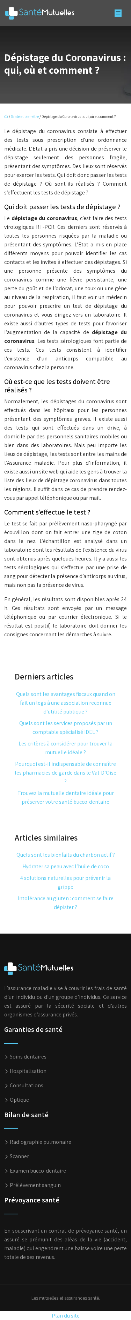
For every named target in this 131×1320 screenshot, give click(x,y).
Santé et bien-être (25, 116)
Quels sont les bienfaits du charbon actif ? (65, 854)
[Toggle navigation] (118, 13)
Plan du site (66, 1315)
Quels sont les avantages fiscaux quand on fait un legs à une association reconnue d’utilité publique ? (65, 702)
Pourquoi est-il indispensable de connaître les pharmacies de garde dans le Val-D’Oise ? (65, 772)
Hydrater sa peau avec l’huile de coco (65, 866)
